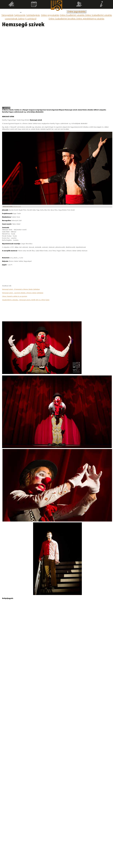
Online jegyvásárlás (50, 15)
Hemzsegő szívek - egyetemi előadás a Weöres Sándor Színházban (22, 293)
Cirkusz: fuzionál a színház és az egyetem (14, 296)
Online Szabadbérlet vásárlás (98, 15)
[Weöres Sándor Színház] (56, 6)
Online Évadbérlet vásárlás (72, 15)
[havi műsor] (34, 4)
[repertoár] (11, 4)
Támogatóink (7, 15)
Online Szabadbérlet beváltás (62, 19)
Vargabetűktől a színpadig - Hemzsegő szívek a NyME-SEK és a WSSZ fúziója (25, 300)
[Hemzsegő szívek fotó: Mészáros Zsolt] (57, 411)
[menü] (20, 12)
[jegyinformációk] (101, 4)
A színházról (30, 19)
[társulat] (79, 4)
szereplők (7, 108)
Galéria (21, 19)
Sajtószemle (20, 15)
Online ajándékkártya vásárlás (90, 19)
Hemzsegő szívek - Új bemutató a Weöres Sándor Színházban (21, 289)
